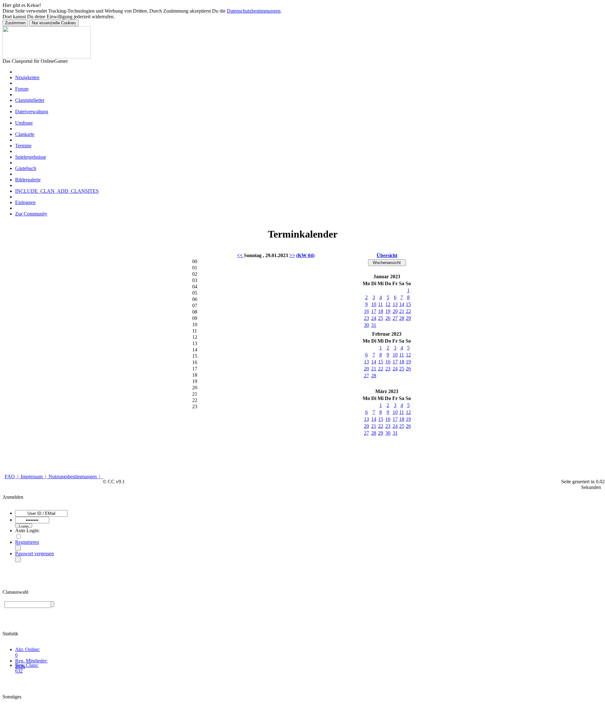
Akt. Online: (27, 649)
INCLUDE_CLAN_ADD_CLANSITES (57, 191)
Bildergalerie (28, 179)
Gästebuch (25, 168)
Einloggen (25, 202)
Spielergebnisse (30, 157)
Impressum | (35, 476)
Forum (21, 88)
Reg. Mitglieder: (31, 660)
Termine (23, 145)
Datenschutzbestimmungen (253, 11)
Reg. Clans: (26, 665)
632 (19, 671)
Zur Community (31, 213)
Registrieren (27, 542)
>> (292, 255)
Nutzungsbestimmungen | (76, 476)
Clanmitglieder (29, 100)
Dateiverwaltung (31, 111)
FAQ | (13, 476)
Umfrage (24, 123)
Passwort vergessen (34, 553)
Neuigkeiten (27, 77)
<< (240, 255)
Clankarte (24, 134)
